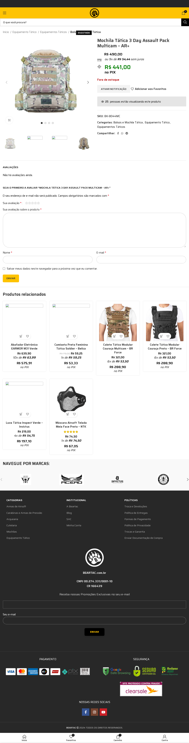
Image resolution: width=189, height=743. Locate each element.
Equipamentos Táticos (53, 32)
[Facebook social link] (118, 133)
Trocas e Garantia (134, 532)
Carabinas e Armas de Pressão (24, 513)
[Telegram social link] (126, 133)
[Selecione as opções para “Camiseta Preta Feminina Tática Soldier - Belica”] (68, 336)
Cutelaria (11, 525)
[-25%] (71, 322)
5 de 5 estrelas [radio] (38, 203)
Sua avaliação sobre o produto (22, 209)
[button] (21, 336)
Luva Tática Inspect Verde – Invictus (24, 425)
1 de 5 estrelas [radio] (26, 203)
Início (6, 32)
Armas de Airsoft (16, 506)
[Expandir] (9, 120)
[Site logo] (94, 12)
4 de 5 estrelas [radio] (35, 203)
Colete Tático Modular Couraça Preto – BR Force (165, 346)
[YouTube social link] (103, 712)
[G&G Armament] (163, 479)
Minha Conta (73, 525)
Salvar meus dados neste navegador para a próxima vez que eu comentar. (52, 268)
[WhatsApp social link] (122, 133)
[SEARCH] (185, 22)
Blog (69, 513)
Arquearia (12, 519)
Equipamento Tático (24, 32)
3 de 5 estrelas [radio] (32, 203)
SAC (68, 519)
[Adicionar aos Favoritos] (27, 336)
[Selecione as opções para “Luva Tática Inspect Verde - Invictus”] (21, 414)
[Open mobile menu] (4, 13)
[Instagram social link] (94, 712)
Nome (7, 252)
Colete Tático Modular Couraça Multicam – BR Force (118, 348)
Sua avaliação (12, 203)
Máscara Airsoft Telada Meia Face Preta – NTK (71, 425)
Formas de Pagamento (137, 519)
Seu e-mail (9, 614)
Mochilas (11, 532)
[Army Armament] (26, 479)
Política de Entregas (136, 513)
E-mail (101, 252)
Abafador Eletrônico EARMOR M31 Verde (24, 346)
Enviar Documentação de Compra (143, 538)
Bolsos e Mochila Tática (128, 122)
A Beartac (72, 506)
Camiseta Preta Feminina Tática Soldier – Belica (71, 346)
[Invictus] (117, 479)
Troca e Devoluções (135, 506)
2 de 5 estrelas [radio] (29, 203)
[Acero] (71, 479)
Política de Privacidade (137, 525)
